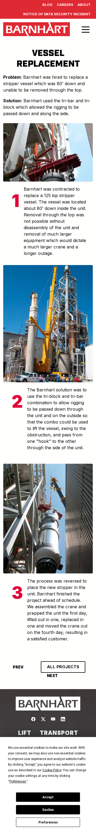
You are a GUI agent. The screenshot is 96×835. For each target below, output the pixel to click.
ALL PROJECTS (63, 666)
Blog (47, 5)
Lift (24, 733)
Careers (65, 5)
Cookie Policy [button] (51, 770)
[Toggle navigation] (85, 29)
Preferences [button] (17, 781)
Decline (48, 810)
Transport (59, 733)
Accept (48, 797)
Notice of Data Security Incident (57, 14)
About (84, 5)
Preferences (48, 822)
